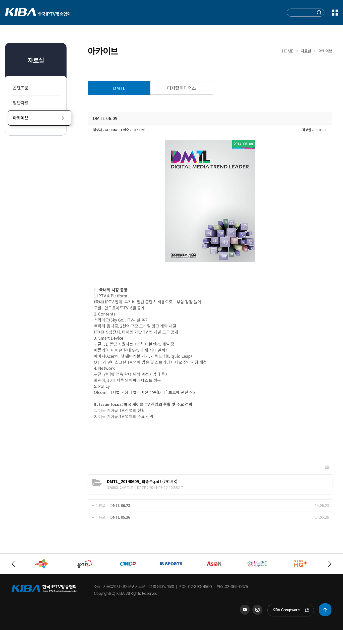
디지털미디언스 (181, 88)
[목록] (327, 467)
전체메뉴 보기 (335, 13)
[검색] (319, 13)
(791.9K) (142, 481)
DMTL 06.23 (120, 505)
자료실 (36, 60)
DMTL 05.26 (120, 517)
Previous (13, 564)
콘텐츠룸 (21, 87)
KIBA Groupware (286, 610)
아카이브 (21, 118)
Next (329, 564)
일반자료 (21, 103)
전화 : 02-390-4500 (195, 586)
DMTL (119, 88)
